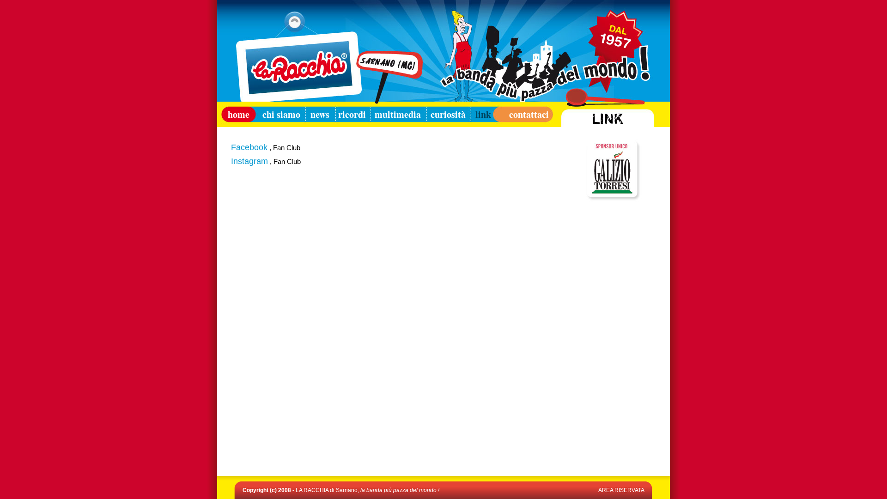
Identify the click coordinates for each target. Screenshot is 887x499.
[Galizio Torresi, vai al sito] (612, 199)
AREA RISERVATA (621, 490)
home (235, 114)
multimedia (398, 114)
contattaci (523, 114)
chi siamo (279, 114)
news (319, 114)
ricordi (352, 114)
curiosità (448, 114)
